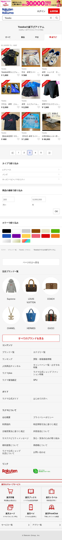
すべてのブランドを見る (31, 338)
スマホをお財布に (31, 514)
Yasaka (3, 69)
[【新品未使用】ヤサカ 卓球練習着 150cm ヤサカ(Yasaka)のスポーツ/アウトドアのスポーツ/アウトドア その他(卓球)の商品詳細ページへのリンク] (10, 121)
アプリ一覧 (37, 525)
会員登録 (54, 11)
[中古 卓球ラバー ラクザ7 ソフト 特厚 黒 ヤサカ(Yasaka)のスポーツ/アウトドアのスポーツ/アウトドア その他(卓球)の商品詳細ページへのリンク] (31, 57)
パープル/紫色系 (20, 236)
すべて (8, 37)
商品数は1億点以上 (10, 498)
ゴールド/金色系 (20, 241)
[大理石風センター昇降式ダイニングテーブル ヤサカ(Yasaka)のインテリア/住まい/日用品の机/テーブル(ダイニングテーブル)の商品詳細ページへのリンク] (51, 121)
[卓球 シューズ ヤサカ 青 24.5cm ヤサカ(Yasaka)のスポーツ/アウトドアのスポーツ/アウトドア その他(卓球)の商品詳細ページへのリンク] (51, 57)
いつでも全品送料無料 (31, 498)
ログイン (41, 11)
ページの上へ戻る (31, 262)
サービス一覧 (7, 525)
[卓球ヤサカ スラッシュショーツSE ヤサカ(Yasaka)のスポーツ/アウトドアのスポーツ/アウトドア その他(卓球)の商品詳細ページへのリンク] (51, 89)
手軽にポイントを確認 (51, 514)
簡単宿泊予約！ (51, 498)
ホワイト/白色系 (20, 231)
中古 (37, 37)
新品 (23, 37)
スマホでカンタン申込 (10, 514)
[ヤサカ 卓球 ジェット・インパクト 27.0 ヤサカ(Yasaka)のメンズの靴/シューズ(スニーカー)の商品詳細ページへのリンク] (10, 89)
